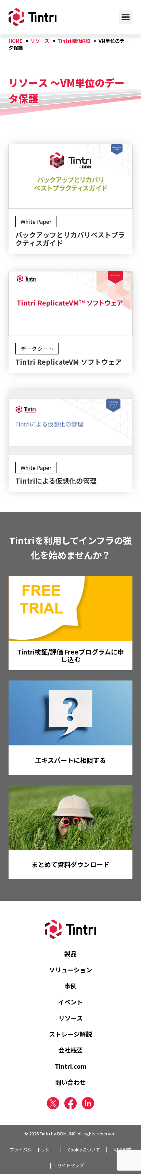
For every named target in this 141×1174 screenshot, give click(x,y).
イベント (70, 1001)
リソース (71, 1017)
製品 (70, 953)
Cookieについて (84, 1149)
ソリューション (70, 969)
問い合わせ (70, 1082)
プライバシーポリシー (32, 1149)
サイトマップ (70, 1165)
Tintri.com (71, 1066)
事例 (70, 985)
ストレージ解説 (70, 1033)
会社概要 (70, 1049)
